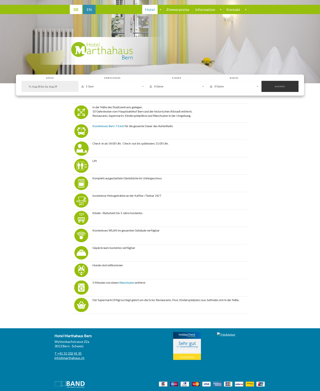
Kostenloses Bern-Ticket (108, 126)
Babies (234, 78)
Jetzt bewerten (187, 356)
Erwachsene (112, 78)
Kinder (176, 78)
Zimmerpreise (177, 9)
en (89, 9)
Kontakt (233, 9)
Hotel (150, 9)
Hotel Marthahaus (187, 350)
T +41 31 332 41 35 (68, 353)
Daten (50, 78)
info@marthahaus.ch (69, 358)
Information (205, 9)
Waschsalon (127, 282)
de (76, 9)
